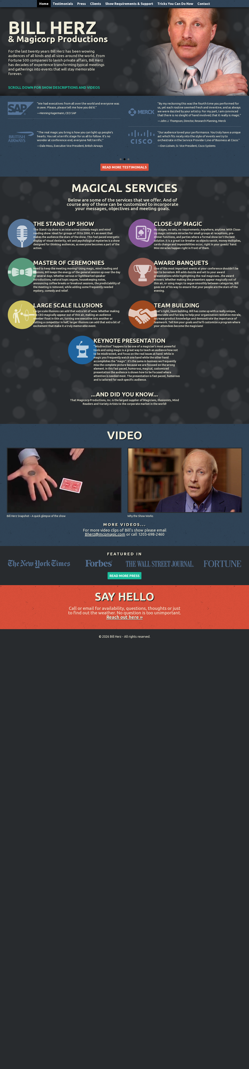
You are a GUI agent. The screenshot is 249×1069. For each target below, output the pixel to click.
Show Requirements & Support (129, 3)
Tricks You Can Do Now (175, 3)
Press (81, 3)
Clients (95, 3)
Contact (203, 3)
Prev (5, 126)
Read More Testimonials (124, 167)
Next (244, 126)
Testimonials (63, 3)
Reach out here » (124, 617)
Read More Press (124, 576)
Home (43, 3)
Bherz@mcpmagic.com (105, 534)
